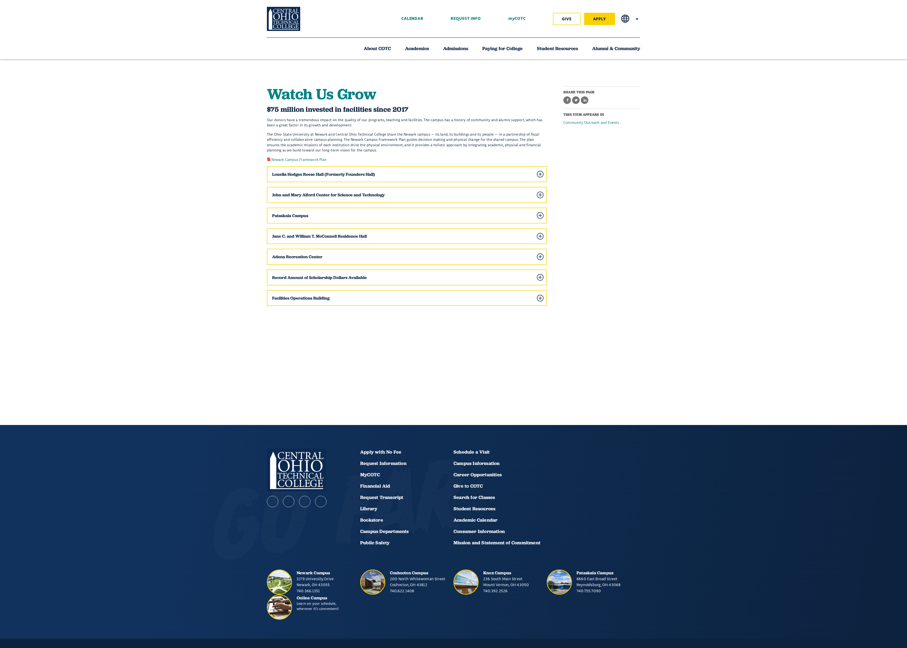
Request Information (383, 463)
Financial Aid (375, 486)
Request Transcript (381, 497)
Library (368, 508)
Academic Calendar (476, 520)
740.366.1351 (308, 590)
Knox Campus (497, 572)
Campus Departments (384, 531)
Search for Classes (474, 497)
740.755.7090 (589, 590)
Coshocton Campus (409, 572)
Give (567, 19)
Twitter (320, 501)
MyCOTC (370, 474)
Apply (599, 19)
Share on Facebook (567, 100)
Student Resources (474, 508)
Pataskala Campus (595, 572)
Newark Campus (313, 572)
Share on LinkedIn (584, 100)
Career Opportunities (478, 474)
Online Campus (312, 598)
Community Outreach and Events (591, 122)
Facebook (272, 501)
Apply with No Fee (380, 452)
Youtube (288, 501)
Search (637, 19)
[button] (406, 174)
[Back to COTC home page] (293, 19)
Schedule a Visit (472, 452)
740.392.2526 (495, 590)
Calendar (412, 19)
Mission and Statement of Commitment (497, 542)
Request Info (466, 19)
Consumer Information (479, 531)
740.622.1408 (402, 590)
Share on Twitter (576, 100)
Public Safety (375, 542)
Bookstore (371, 520)
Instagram (304, 501)
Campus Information (477, 463)
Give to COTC (468, 486)
